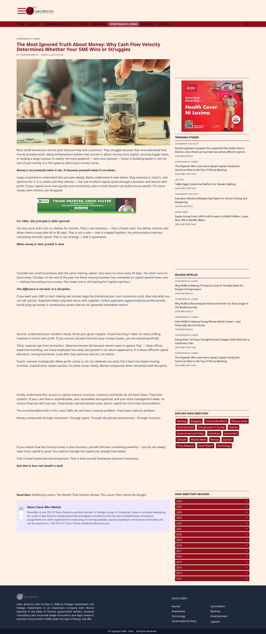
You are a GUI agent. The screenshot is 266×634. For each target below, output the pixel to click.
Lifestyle (181, 439)
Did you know (239, 421)
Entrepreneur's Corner (211, 427)
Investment (231, 433)
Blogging (196, 421)
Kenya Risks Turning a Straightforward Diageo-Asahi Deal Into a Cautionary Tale (212, 341)
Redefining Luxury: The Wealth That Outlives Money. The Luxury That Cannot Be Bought (89, 495)
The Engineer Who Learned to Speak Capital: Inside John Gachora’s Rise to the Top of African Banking (207, 168)
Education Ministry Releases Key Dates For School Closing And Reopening (211, 200)
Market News (198, 439)
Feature (233, 427)
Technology (224, 445)
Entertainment (185, 427)
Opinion (227, 439)
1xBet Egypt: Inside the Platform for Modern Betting (205, 184)
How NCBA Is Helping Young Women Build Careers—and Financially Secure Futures (208, 323)
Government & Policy (184, 621)
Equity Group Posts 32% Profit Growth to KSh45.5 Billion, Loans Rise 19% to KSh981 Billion (211, 218)
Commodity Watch (216, 421)
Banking (181, 421)
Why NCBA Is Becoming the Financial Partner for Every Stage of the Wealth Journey (211, 305)
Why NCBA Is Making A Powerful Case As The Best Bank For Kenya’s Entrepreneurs (209, 287)
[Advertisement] (193, 11)
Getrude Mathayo (184, 206)
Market (176, 606)
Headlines (214, 433)
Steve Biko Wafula (29, 54)
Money (215, 439)
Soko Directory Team (185, 174)
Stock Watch (205, 445)
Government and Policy (190, 433)
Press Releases (185, 445)
